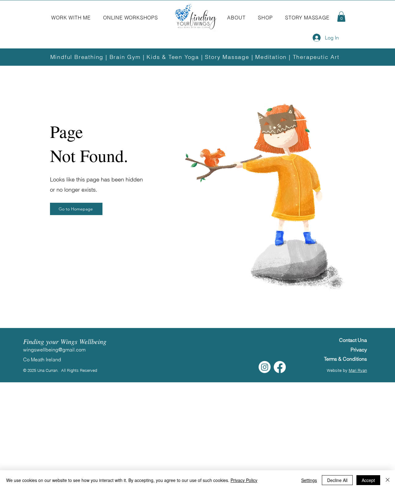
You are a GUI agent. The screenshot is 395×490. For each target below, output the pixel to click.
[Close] (387, 480)
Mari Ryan (358, 370)
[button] (71, 17)
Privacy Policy (244, 480)
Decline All (337, 480)
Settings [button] (309, 480)
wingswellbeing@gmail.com (54, 350)
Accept (368, 480)
